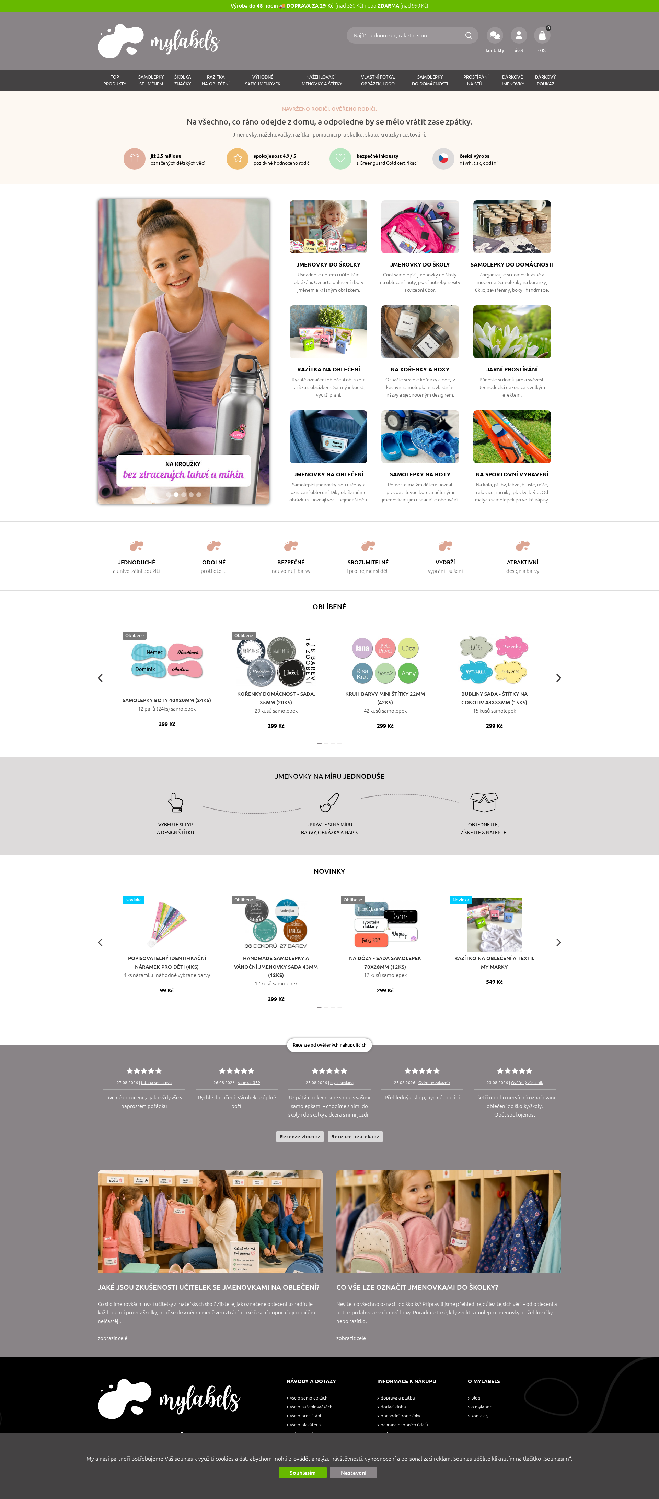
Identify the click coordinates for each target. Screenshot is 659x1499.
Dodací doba (393, 1406)
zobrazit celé (112, 1338)
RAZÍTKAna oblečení (216, 80)
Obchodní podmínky (400, 1415)
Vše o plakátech (305, 1424)
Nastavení (353, 1473)
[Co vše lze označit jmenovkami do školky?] (448, 1221)
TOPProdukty (114, 80)
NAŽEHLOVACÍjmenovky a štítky (320, 80)
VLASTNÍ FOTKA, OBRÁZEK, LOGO (378, 80)
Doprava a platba (398, 1398)
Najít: (361, 35)
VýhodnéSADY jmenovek (262, 80)
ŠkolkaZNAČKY (182, 80)
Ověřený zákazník (434, 1082)
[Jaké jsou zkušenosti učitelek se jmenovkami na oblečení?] (210, 1221)
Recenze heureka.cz (355, 1137)
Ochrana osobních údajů (404, 1424)
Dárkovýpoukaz (545, 80)
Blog (475, 1398)
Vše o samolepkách (308, 1398)
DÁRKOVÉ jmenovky (512, 80)
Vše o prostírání (305, 1415)
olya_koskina (342, 1082)
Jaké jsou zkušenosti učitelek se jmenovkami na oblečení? (208, 1287)
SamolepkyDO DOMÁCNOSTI (430, 80)
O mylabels (482, 1406)
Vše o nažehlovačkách (311, 1406)
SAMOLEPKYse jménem (151, 80)
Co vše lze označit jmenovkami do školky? (417, 1287)
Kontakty (479, 1415)
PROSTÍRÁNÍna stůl (476, 80)
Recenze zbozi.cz (300, 1137)
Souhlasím (303, 1473)
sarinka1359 (249, 1082)
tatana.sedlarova (156, 1082)
